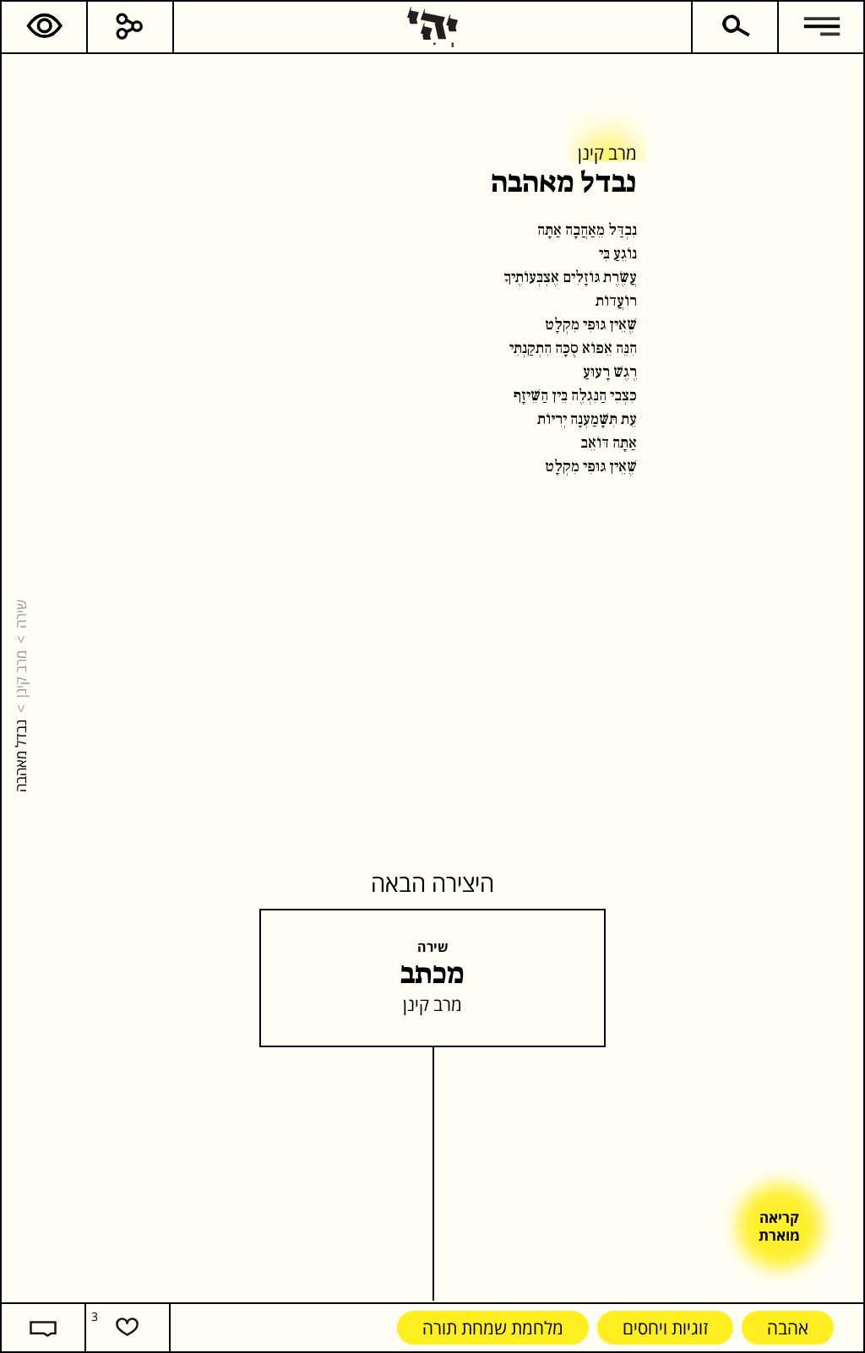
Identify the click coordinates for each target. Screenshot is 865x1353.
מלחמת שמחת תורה (492, 1327)
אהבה (787, 1327)
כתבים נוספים (563, 348)
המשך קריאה (653, 348)
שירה (20, 614)
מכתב (432, 975)
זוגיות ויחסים (665, 1327)
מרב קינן (20, 674)
